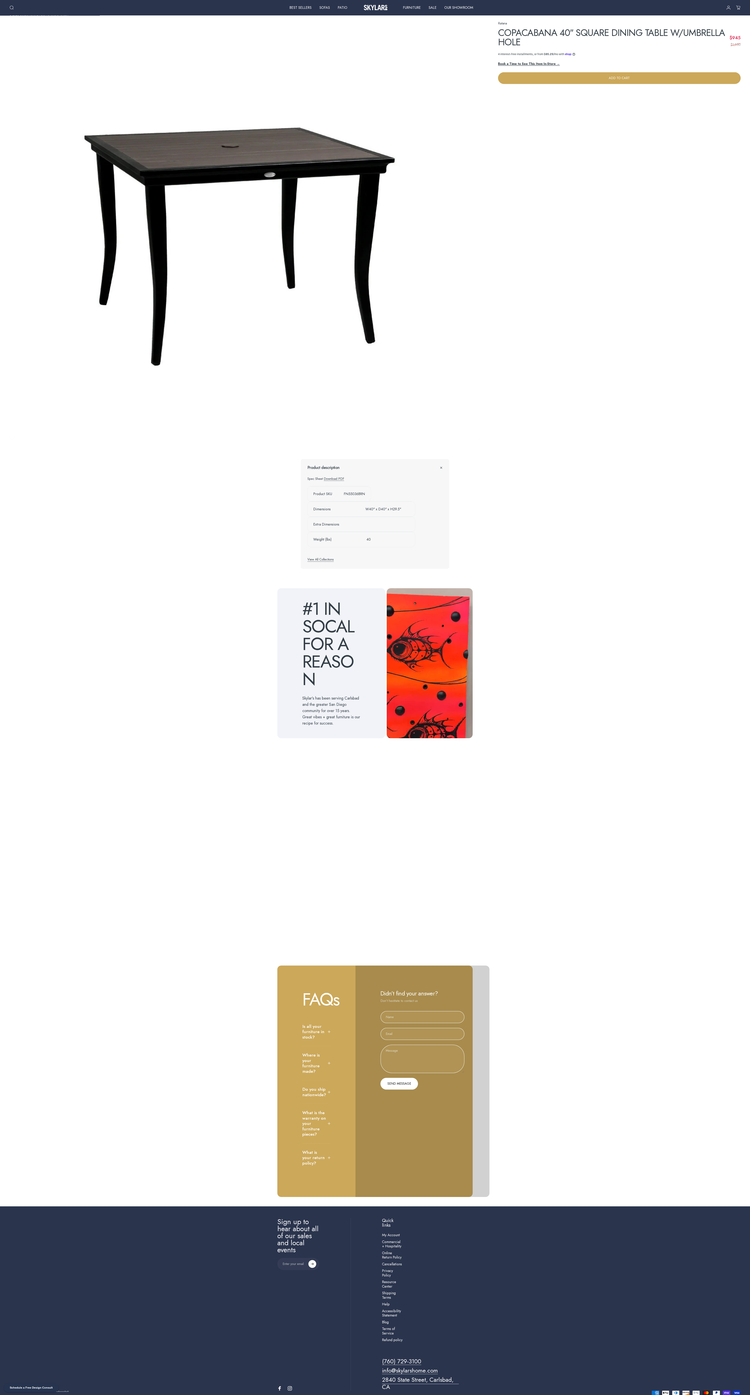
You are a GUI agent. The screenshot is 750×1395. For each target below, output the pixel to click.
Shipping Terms (389, 1295)
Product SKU (322, 493)
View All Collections (320, 559)
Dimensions (322, 509)
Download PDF (334, 479)
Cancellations (392, 1264)
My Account (391, 1235)
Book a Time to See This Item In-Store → (529, 63)
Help (386, 1304)
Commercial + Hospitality (391, 1244)
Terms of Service (388, 1331)
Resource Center (389, 1284)
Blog (385, 1322)
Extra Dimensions (326, 524)
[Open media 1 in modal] (244, 230)
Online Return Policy (392, 1255)
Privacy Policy (387, 1273)
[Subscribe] (312, 1264)
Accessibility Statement (391, 1313)
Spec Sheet (315, 479)
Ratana (502, 23)
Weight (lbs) (322, 539)
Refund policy (392, 1340)
